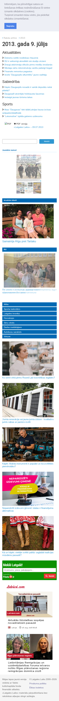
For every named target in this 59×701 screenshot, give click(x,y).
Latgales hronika (12, 313)
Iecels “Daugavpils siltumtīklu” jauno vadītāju (25, 75)
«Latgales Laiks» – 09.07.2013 (28, 127)
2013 (22, 38)
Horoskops (9, 318)
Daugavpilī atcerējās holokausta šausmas (24, 94)
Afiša (6, 304)
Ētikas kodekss (36, 687)
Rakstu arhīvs (10, 38)
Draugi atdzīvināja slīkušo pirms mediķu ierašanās (28, 64)
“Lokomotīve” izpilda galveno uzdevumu (23, 116)
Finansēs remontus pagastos (18, 71)
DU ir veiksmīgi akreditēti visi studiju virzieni (25, 61)
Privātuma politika (37, 683)
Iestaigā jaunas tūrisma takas (18, 97)
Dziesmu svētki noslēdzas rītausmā (21, 58)
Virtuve (7, 336)
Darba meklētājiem (13, 327)
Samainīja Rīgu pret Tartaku (19, 241)
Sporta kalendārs (12, 309)
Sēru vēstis (9, 323)
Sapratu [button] (10, 26)
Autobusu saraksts (12, 332)
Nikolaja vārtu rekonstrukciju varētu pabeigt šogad (28, 68)
